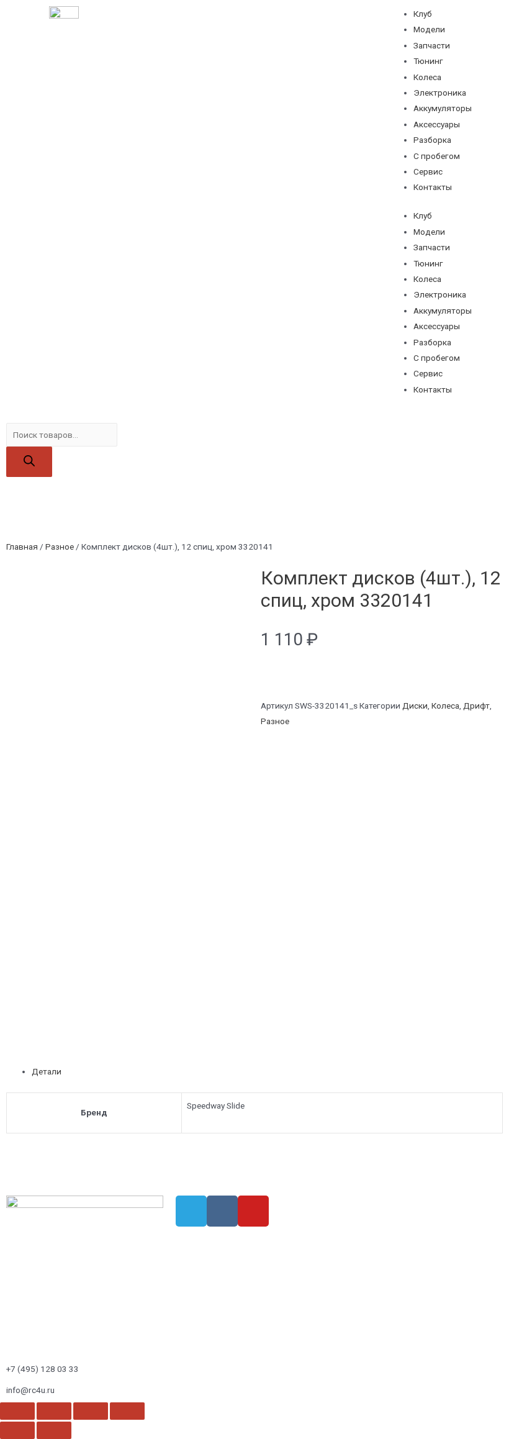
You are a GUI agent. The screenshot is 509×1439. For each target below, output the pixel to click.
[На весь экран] (90, 1411)
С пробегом (436, 156)
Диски (415, 705)
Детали (46, 1071)
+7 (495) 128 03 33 (42, 1369)
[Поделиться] (54, 1411)
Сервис (428, 171)
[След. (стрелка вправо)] (54, 1430)
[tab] (267, 1071)
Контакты (432, 187)
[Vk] (222, 1211)
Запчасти (431, 45)
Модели (429, 29)
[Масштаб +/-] (127, 1411)
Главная (22, 547)
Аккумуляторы (442, 108)
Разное (59, 547)
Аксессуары (436, 124)
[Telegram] (191, 1211)
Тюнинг (428, 61)
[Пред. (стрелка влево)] (17, 1430)
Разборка (432, 140)
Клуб (422, 14)
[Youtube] (253, 1211)
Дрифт (476, 705)
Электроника (439, 93)
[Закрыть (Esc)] (17, 1411)
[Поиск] (29, 462)
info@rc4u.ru (30, 1390)
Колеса (427, 77)
